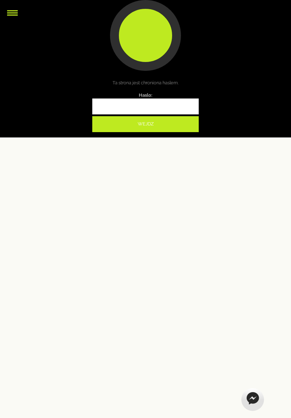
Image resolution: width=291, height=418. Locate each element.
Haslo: (145, 95)
